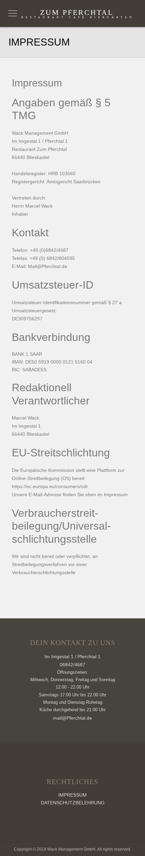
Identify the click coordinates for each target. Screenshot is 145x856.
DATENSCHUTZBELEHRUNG (73, 802)
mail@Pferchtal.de (72, 718)
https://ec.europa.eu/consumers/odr (50, 486)
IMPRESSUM (72, 795)
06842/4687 (72, 664)
